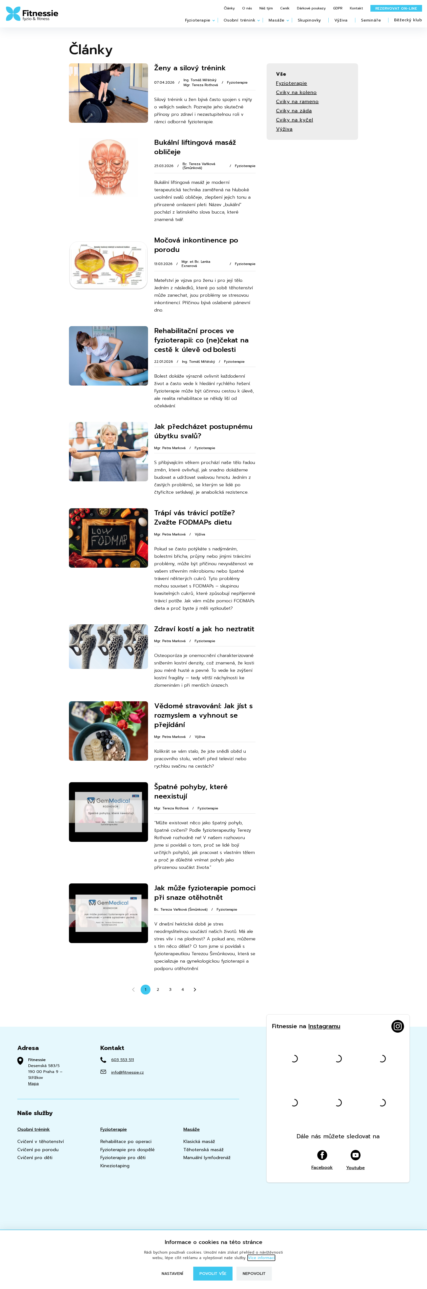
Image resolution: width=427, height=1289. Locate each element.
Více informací (261, 1258)
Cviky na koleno (296, 92)
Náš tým (266, 8)
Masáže (276, 20)
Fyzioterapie (198, 20)
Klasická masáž (199, 1141)
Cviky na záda (294, 111)
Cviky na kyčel (294, 120)
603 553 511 (122, 1060)
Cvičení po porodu (38, 1149)
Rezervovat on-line (396, 8)
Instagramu (324, 1026)
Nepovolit (254, 1274)
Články (229, 8)
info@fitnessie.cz (127, 1072)
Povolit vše (212, 1274)
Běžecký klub (408, 20)
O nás (247, 8)
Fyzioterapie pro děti (123, 1157)
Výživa (341, 20)
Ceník (285, 8)
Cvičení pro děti (34, 1157)
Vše (281, 74)
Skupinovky (309, 20)
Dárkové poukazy (311, 8)
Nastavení (172, 1274)
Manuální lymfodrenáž (207, 1157)
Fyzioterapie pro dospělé (127, 1149)
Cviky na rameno (297, 101)
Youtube (355, 1167)
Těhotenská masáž (203, 1149)
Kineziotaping (114, 1165)
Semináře (371, 20)
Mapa (33, 1084)
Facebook (322, 1167)
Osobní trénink (239, 20)
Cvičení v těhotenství (40, 1141)
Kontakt (356, 8)
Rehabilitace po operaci (125, 1141)
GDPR (337, 8)
